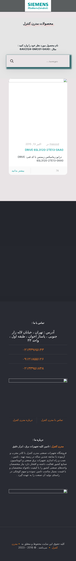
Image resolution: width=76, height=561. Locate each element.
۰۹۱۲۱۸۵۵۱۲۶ (33, 359)
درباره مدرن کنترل (23, 419)
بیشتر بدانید (18, 170)
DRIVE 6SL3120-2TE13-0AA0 (44, 149)
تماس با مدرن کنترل (52, 419)
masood (54, 144)
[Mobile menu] (70, 6)
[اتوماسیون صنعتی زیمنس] (38, 6)
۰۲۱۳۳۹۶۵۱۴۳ (33, 350)
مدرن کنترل (57, 446)
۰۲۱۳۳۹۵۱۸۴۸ (33, 368)
